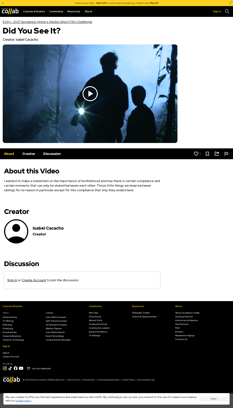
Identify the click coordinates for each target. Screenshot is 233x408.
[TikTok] (10, 368)
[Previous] (2, 3)
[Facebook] (15, 368)
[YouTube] (21, 368)
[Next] (230, 3)
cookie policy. (24, 400)
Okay (214, 398)
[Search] (227, 11)
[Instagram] (5, 368)
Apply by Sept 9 (149, 3)
